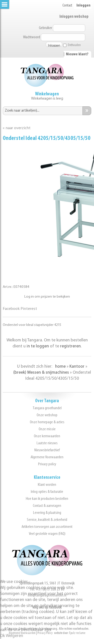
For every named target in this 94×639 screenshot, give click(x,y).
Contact (67, 6)
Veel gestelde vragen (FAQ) (47, 534)
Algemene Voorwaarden (47, 457)
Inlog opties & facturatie (47, 492)
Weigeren (14, 636)
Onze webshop (47, 415)
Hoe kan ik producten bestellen (47, 499)
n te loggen (38, 346)
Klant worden (47, 485)
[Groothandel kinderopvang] (47, 574)
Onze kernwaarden (47, 436)
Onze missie (47, 429)
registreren (70, 346)
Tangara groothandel (47, 408)
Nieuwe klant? (77, 54)
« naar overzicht (17, 128)
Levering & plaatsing (47, 513)
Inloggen (83, 6)
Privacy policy (47, 464)
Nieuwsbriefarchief (47, 450)
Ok (2, 636)
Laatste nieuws (47, 443)
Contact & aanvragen (47, 506)
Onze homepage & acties (47, 422)
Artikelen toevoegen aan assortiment (47, 527)
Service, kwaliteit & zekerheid (47, 520)
